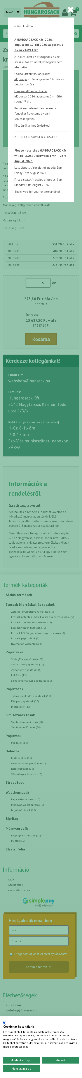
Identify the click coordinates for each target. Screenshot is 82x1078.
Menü (10, 12)
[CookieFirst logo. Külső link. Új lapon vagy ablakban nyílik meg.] (5, 1023)
